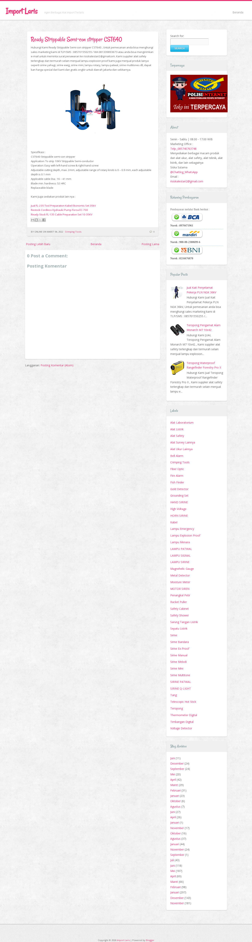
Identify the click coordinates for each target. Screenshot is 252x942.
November (177, 828)
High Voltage (178, 509)
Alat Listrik (176, 429)
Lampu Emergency (182, 529)
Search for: (177, 36)
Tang (173, 695)
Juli (172, 860)
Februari (175, 790)
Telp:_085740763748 (183, 149)
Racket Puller (178, 602)
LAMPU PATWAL (181, 549)
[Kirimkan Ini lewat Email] (33, 220)
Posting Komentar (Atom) (57, 365)
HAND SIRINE (179, 502)
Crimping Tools (73, 231)
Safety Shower (179, 615)
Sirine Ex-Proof (179, 648)
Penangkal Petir (180, 595)
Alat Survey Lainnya (182, 442)
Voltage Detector (181, 728)
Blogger (150, 940)
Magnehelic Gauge (182, 569)
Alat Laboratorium (182, 422)
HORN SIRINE (179, 515)
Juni (172, 758)
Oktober (175, 801)
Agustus (175, 806)
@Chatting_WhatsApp (184, 172)
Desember (177, 763)
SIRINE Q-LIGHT (180, 688)
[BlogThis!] (36, 220)
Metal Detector (180, 575)
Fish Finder (177, 482)
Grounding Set (179, 495)
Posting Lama (150, 244)
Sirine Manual (178, 655)
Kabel (173, 522)
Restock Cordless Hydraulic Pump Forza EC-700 (59, 210)
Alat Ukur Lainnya (181, 449)
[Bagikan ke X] (40, 220)
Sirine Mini (176, 668)
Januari (174, 796)
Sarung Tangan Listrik (184, 622)
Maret (174, 785)
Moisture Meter (180, 582)
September (177, 769)
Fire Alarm (176, 475)
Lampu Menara (180, 542)
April (173, 779)
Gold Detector (179, 489)
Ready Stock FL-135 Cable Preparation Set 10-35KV (61, 214)
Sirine (173, 635)
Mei (172, 774)
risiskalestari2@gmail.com (186, 181)
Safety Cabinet (179, 608)
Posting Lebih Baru (38, 244)
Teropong (176, 708)
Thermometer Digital (183, 715)
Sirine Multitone (180, 675)
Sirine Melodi (178, 662)
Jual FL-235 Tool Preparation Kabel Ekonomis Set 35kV (63, 205)
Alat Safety (177, 436)
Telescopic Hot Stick (183, 702)
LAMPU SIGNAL (180, 555)
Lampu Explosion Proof (185, 535)
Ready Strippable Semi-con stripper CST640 (76, 39)
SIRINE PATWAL (180, 682)
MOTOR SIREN (179, 589)
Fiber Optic (177, 469)
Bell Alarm (176, 456)
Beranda (238, 12)
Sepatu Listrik (178, 628)
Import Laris (22, 11)
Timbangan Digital (182, 722)
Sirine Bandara (179, 642)
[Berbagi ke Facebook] (44, 220)
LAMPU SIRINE (179, 562)
